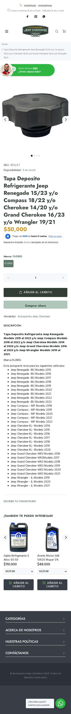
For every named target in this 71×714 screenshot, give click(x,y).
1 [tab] (32, 156)
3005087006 (45, 6)
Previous (5, 119)
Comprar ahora (35, 306)
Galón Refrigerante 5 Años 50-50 (16, 558)
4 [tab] (39, 156)
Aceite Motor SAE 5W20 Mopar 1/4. (48, 558)
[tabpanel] (35, 117)
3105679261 (30, 6)
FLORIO (9, 263)
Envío (27, 242)
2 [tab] (34, 156)
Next (65, 119)
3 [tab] (37, 156)
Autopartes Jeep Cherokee (34, 316)
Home (5, 44)
